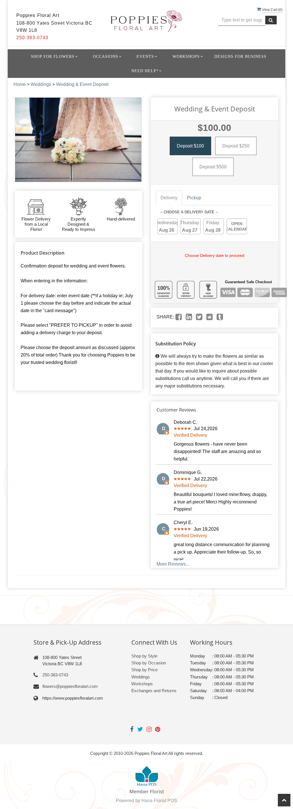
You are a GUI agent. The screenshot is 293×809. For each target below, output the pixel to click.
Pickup (194, 197)
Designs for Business (240, 56)
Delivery (169, 197)
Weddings (41, 84)
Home (19, 84)
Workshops (142, 683)
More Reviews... (173, 564)
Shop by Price (144, 669)
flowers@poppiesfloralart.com (70, 686)
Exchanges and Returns (154, 690)
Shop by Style (144, 656)
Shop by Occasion (148, 662)
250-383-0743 (55, 674)
